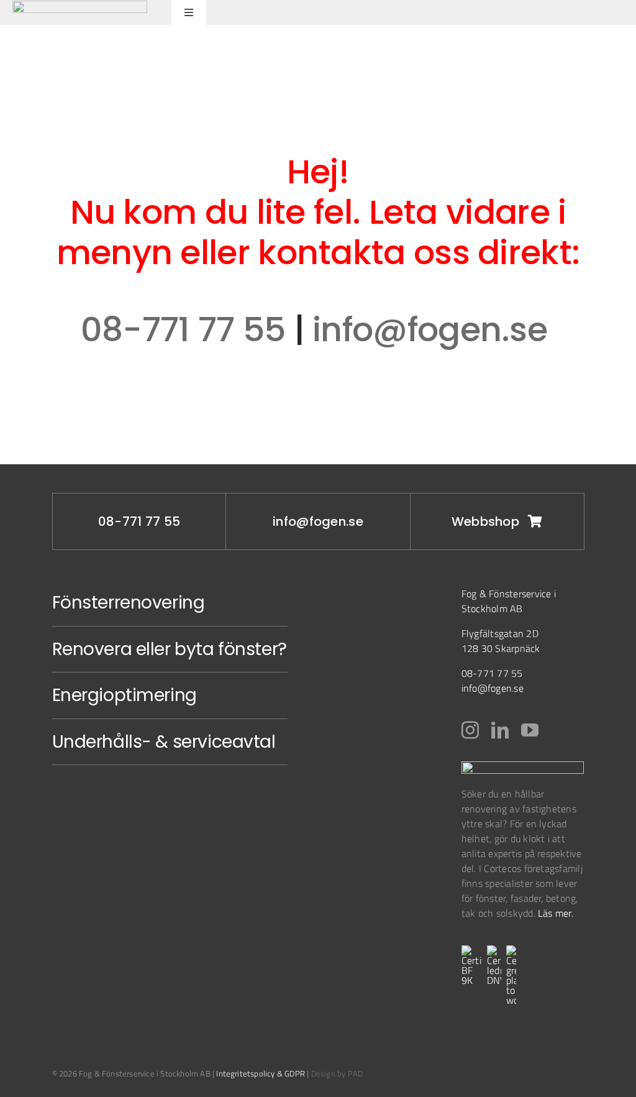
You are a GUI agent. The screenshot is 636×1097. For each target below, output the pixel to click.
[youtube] (529, 730)
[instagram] (470, 730)
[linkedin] (500, 730)
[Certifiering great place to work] (511, 950)
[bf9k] (471, 950)
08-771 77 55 (183, 329)
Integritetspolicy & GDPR (260, 1073)
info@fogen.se (433, 329)
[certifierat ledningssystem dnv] (494, 950)
